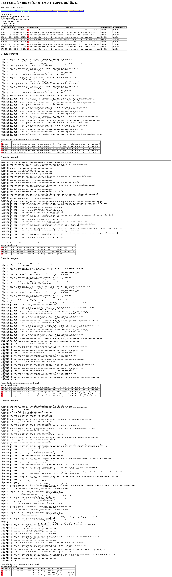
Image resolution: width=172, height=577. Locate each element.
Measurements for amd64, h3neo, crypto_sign (15, 11)
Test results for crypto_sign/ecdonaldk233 (71, 11)
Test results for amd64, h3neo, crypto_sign (43, 11)
